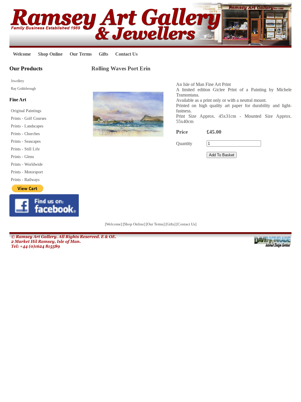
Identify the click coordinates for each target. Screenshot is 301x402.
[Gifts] (170, 224)
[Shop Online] (134, 224)
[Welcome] (114, 224)
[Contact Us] (186, 224)
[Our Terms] (155, 224)
